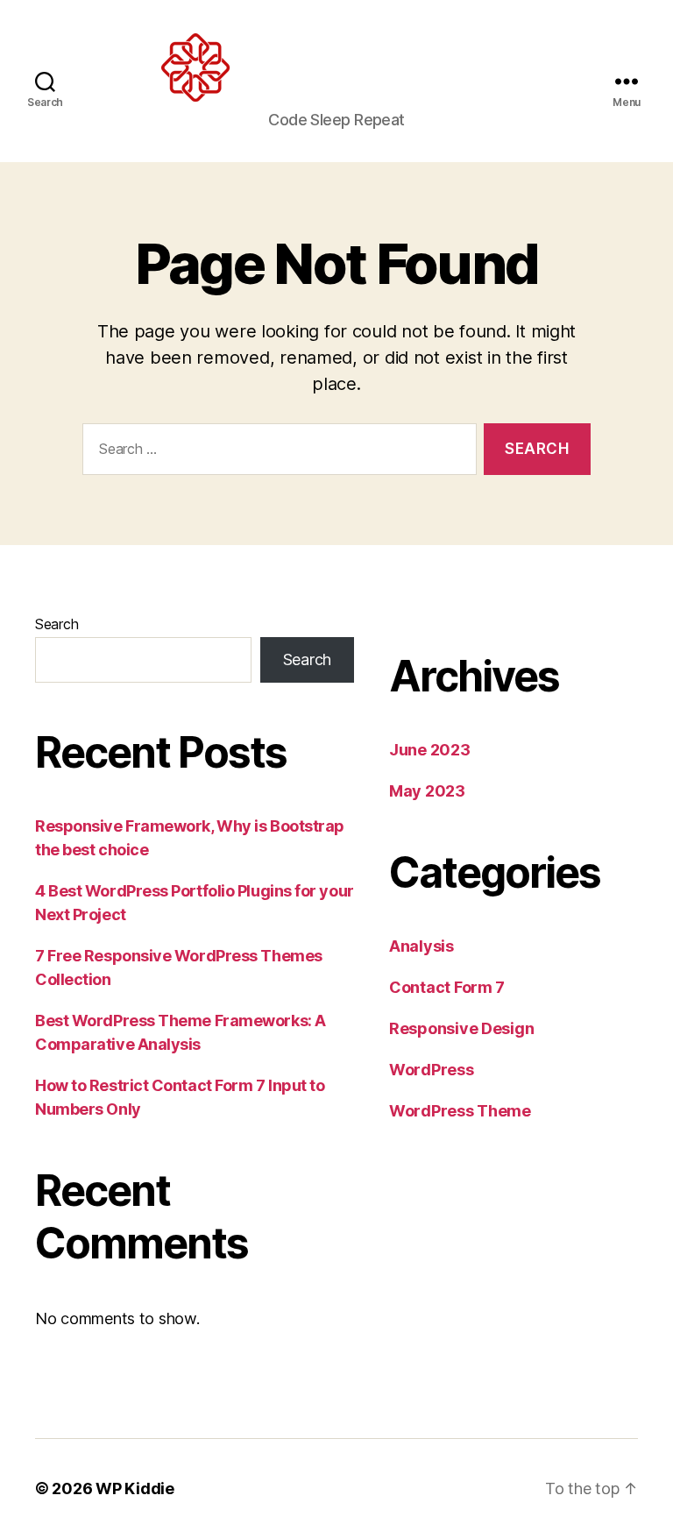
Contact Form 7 (447, 987)
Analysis (421, 946)
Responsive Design (461, 1028)
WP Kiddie (135, 1488)
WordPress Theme (460, 1111)
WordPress (431, 1069)
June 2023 (430, 750)
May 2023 (427, 791)
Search (56, 624)
